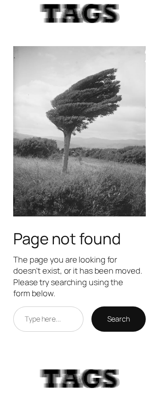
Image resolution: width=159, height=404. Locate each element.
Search (118, 319)
